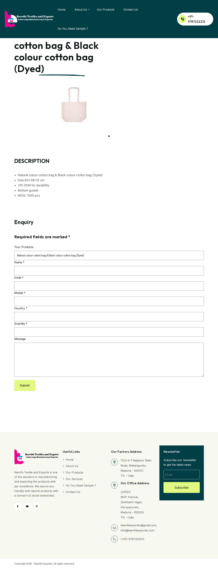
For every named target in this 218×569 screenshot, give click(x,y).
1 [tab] (109, 136)
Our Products (105, 9)
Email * (19, 277)
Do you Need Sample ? (73, 28)
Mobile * (19, 293)
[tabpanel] (77, 104)
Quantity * (20, 323)
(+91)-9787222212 (132, 539)
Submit (25, 385)
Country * (20, 308)
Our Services (74, 479)
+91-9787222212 (196, 18)
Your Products (23, 247)
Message (20, 339)
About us (80, 9)
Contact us (130, 9)
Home (61, 9)
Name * (19, 262)
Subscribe (182, 487)
